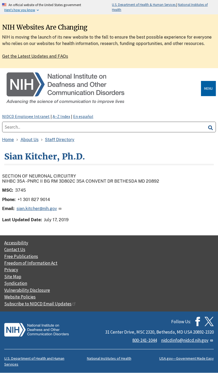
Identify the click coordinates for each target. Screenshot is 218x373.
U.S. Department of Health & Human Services (144, 4)
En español (83, 116)
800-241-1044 (144, 340)
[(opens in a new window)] (209, 321)
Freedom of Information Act (30, 263)
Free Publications (21, 256)
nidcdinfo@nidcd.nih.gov (184, 340)
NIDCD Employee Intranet (26, 116)
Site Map (12, 277)
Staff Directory (59, 139)
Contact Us (14, 249)
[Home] (102, 88)
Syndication (15, 283)
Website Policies (20, 297)
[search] (210, 127)
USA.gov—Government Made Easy (186, 358)
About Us (29, 139)
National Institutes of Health (109, 358)
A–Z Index (61, 116)
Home (8, 139)
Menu (208, 88)
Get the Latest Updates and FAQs (35, 56)
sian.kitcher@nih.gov (36, 208)
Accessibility (16, 243)
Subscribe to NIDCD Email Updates (38, 304)
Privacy (11, 270)
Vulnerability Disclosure (27, 290)
